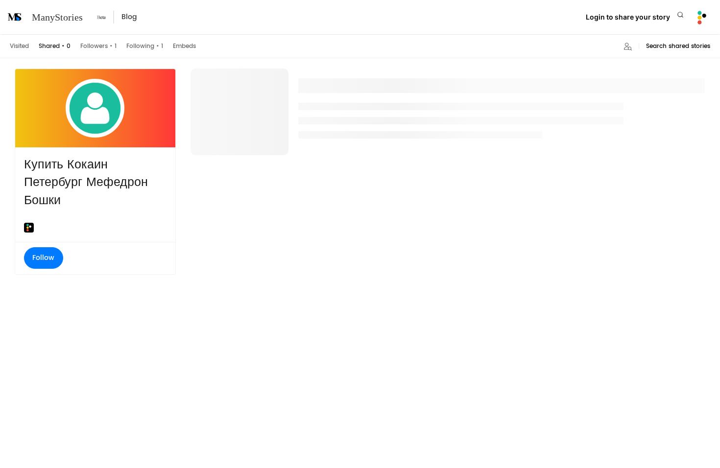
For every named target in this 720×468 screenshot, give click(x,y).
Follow (43, 257)
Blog (129, 17)
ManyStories (57, 17)
